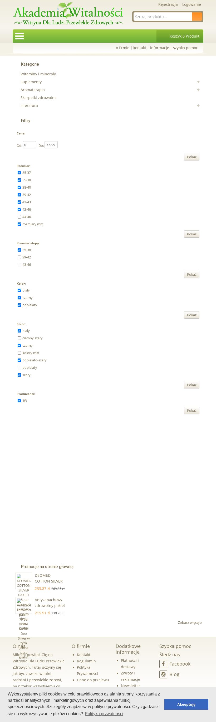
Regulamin (86, 660)
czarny (27, 297)
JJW (24, 400)
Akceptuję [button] (186, 704)
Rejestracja (168, 4)
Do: (41, 145)
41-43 (26, 202)
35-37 (26, 172)
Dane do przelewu (93, 679)
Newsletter (130, 685)
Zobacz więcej (189, 622)
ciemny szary (32, 338)
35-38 (26, 180)
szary (26, 374)
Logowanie (191, 4)
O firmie (122, 47)
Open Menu (19, 36)
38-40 (26, 187)
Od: (19, 145)
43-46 (26, 209)
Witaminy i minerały (38, 73)
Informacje (159, 47)
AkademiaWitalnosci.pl (68, 14)
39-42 (26, 194)
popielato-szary (34, 360)
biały (26, 290)
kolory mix (30, 352)
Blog (174, 674)
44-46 (26, 216)
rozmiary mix (32, 224)
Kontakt (139, 47)
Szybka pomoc (185, 47)
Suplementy (31, 81)
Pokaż (192, 156)
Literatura (29, 105)
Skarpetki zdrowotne (39, 97)
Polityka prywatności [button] (104, 713)
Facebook (179, 664)
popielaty (29, 305)
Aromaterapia (33, 89)
